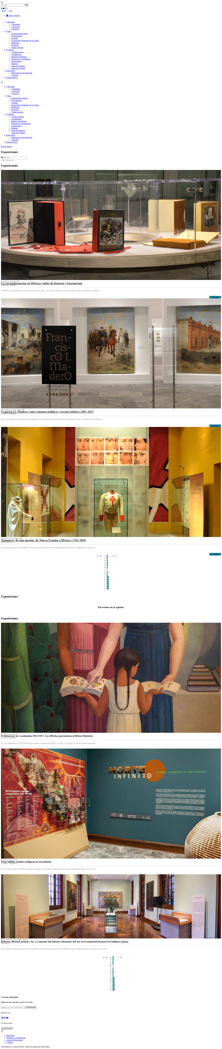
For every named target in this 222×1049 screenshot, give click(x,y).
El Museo (10, 50)
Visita (8, 31)
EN (10, 11)
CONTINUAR (31, 1007)
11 (108, 579)
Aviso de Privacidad (14, 1040)
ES (5, 11)
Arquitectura (16, 54)
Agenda (14, 38)
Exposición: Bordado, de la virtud (25, 40)
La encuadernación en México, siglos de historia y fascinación (41, 283)
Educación (10, 71)
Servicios (15, 45)
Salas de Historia (18, 66)
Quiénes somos (17, 52)
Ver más (215, 297)
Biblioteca (15, 43)
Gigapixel (15, 29)
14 (108, 586)
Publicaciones (11, 77)
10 (108, 577)
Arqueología (16, 61)
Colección (10, 22)
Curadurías (15, 24)
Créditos (9, 1042)
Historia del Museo (19, 57)
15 (108, 588)
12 (108, 581)
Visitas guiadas (17, 47)
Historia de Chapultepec (21, 59)
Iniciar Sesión (14, 15)
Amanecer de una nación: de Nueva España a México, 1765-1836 (43, 540)
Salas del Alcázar (18, 68)
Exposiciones (16, 36)
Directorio (10, 1035)
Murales (14, 64)
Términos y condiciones (16, 1038)
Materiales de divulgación (21, 73)
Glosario (14, 75)
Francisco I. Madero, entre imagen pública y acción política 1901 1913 (47, 411)
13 (108, 584)
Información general (19, 34)
